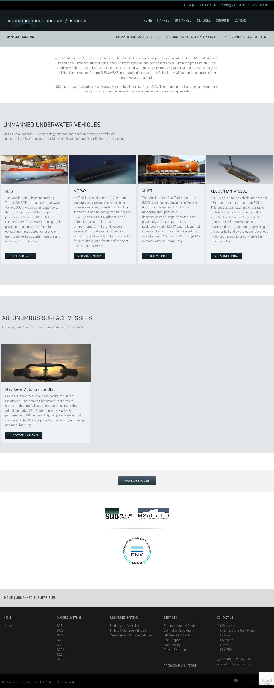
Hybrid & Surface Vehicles (128, 630)
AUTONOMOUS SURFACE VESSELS (245, 37)
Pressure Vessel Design (180, 626)
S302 (60, 645)
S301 (60, 640)
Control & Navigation (178, 630)
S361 (60, 635)
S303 (60, 650)
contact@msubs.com (236, 664)
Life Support (172, 640)
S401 (60, 659)
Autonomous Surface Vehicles (131, 635)
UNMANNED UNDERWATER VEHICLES (137, 37)
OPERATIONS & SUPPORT (180, 666)
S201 (60, 655)
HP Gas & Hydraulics (178, 635)
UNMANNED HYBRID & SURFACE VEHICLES (191, 37)
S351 (60, 626)
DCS (60, 630)
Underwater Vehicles (124, 626)
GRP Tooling (172, 645)
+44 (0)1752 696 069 (235, 659)
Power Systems (175, 650)
